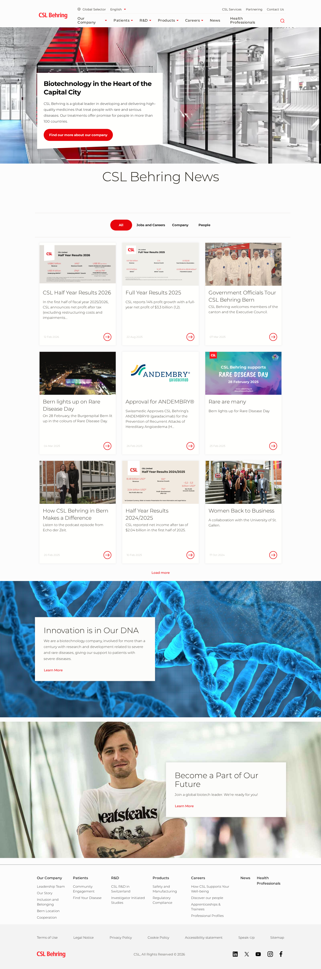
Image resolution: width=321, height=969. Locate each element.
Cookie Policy (158, 937)
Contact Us (275, 9)
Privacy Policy (121, 937)
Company (180, 225)
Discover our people (207, 898)
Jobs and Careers (150, 225)
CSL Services (232, 9)
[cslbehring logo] (53, 16)
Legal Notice (83, 937)
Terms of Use (47, 937)
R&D (144, 20)
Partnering (254, 9)
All (121, 225)
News (215, 20)
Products (166, 20)
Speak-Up (246, 937)
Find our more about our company (78, 135)
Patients (121, 20)
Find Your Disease (87, 898)
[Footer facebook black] (279, 954)
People (204, 225)
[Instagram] (268, 954)
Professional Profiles (207, 916)
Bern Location (48, 911)
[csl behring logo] (50, 954)
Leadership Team (51, 886)
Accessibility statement (204, 937)
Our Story (44, 893)
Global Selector (94, 9)
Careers (192, 20)
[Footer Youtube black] (256, 954)
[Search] (282, 20)
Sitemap (277, 937)
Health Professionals (242, 20)
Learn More (53, 670)
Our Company (87, 20)
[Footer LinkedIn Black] (233, 954)
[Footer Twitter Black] (244, 954)
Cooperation (47, 917)
